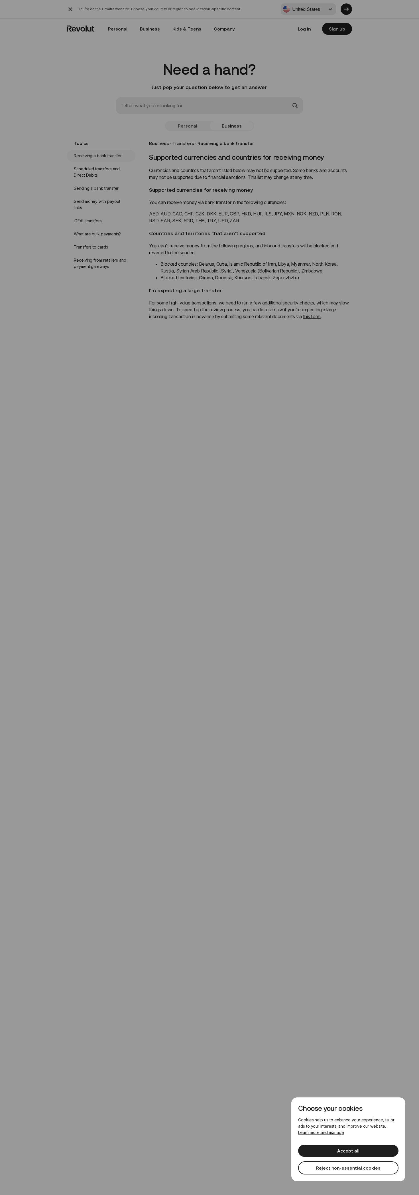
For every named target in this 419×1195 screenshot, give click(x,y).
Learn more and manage (321, 1132)
